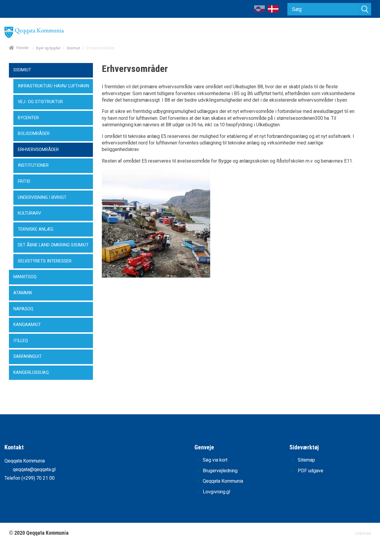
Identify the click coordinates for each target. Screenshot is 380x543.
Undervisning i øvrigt (42, 197)
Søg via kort (215, 460)
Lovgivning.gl (216, 492)
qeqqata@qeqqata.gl (34, 469)
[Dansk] (273, 11)
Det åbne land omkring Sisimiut (53, 245)
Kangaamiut (27, 324)
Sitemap (306, 460)
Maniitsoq (25, 276)
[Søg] (365, 9)
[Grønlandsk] (259, 11)
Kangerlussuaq (31, 372)
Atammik (22, 292)
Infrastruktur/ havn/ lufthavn (53, 86)
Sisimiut (73, 48)
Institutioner (33, 165)
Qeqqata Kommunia (223, 481)
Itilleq (20, 340)
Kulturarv (29, 213)
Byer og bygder (48, 48)
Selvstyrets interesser (45, 261)
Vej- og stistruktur (40, 101)
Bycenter (28, 117)
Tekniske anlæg (35, 229)
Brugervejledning (220, 470)
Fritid (24, 181)
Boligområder (34, 133)
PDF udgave (310, 470)
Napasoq (23, 308)
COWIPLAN (363, 533)
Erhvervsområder (38, 149)
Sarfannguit (27, 356)
